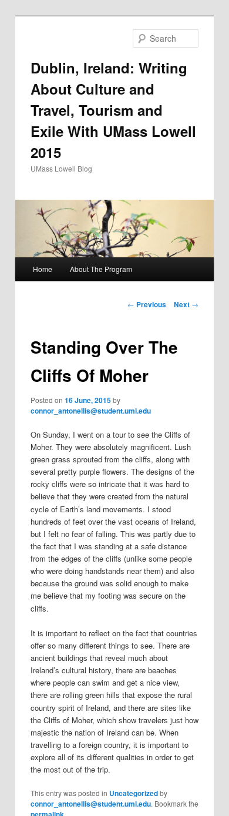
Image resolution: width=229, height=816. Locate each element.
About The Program (101, 269)
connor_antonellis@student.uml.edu (91, 410)
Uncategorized (133, 793)
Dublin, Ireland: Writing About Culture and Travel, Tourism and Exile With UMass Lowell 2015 (113, 110)
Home (42, 269)
